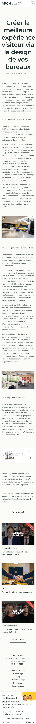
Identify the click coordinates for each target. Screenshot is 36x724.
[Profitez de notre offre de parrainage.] (18, 578)
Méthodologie (18, 674)
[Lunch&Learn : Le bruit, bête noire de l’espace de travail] (18, 617)
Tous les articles (18, 640)
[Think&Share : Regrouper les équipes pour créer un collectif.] (18, 539)
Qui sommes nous (18, 671)
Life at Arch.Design (18, 680)
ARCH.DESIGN (18, 655)
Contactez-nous (18, 686)
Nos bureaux (18, 683)
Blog (18, 677)
